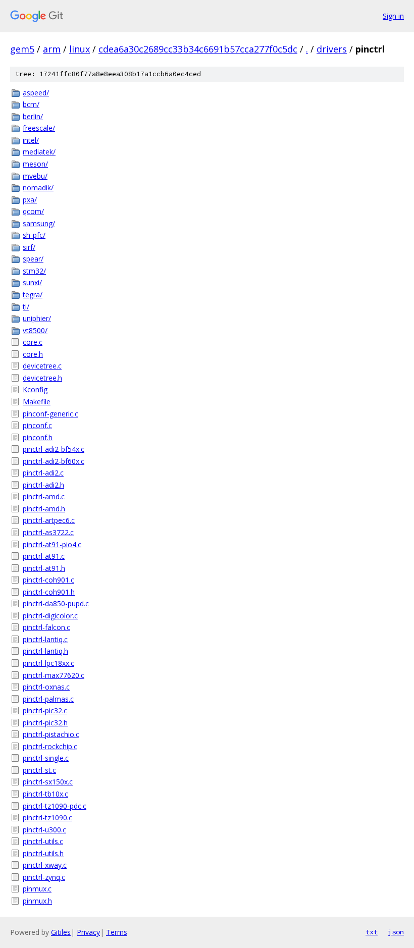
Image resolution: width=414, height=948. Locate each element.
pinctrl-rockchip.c (50, 746)
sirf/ (29, 247)
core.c (32, 342)
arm (52, 49)
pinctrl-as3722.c (48, 532)
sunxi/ (32, 282)
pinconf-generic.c (50, 413)
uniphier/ (37, 318)
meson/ (35, 164)
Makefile (36, 401)
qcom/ (33, 211)
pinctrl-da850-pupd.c (56, 603)
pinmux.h (37, 901)
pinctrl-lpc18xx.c (48, 663)
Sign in (393, 16)
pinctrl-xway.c (45, 865)
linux (79, 49)
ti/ (26, 306)
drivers (332, 49)
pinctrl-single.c (46, 758)
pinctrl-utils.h (43, 853)
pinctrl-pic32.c (45, 710)
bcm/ (31, 104)
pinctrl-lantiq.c (45, 639)
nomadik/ (38, 187)
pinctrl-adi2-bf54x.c (53, 449)
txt (372, 931)
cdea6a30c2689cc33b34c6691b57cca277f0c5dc (197, 49)
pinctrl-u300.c (44, 829)
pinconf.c (37, 425)
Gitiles (61, 932)
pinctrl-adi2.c (43, 473)
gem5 (22, 49)
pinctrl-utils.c (43, 841)
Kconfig (35, 389)
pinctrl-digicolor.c (50, 615)
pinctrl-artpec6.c (49, 520)
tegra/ (32, 294)
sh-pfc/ (34, 235)
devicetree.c (42, 366)
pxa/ (30, 199)
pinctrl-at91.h (44, 568)
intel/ (31, 140)
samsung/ (39, 223)
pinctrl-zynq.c (44, 877)
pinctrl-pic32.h (45, 722)
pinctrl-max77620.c (53, 675)
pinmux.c (37, 888)
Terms (116, 932)
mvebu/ (35, 176)
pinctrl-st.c (39, 770)
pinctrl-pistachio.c (51, 734)
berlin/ (33, 116)
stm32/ (34, 271)
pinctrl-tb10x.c (45, 794)
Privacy (88, 932)
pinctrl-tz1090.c (47, 817)
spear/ (33, 259)
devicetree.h (42, 378)
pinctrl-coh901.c (48, 580)
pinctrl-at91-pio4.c (52, 544)
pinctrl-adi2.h (43, 485)
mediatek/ (39, 151)
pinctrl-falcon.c (46, 627)
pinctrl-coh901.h (49, 592)
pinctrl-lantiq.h (45, 651)
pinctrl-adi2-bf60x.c (53, 461)
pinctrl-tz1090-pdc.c (54, 806)
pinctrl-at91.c (44, 556)
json (396, 931)
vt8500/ (35, 330)
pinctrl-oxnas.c (46, 687)
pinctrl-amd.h (44, 508)
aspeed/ (36, 92)
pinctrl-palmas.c (48, 699)
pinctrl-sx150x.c (48, 781)
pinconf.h (38, 437)
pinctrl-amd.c (44, 496)
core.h (33, 354)
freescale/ (39, 128)
